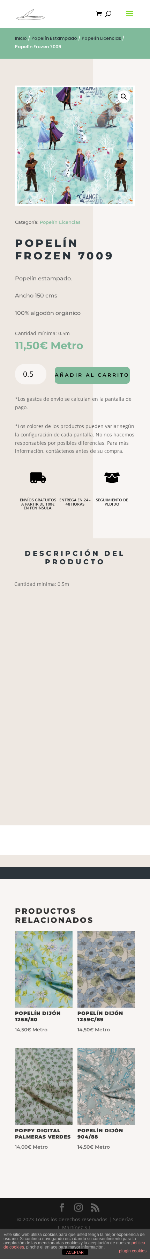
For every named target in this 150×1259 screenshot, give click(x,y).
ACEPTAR (75, 1252)
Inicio (21, 38)
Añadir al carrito (92, 375)
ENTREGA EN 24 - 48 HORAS (75, 502)
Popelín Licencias (101, 38)
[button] (124, 96)
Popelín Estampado (54, 38)
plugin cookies (133, 1251)
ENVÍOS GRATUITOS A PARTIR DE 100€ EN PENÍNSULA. (38, 504)
